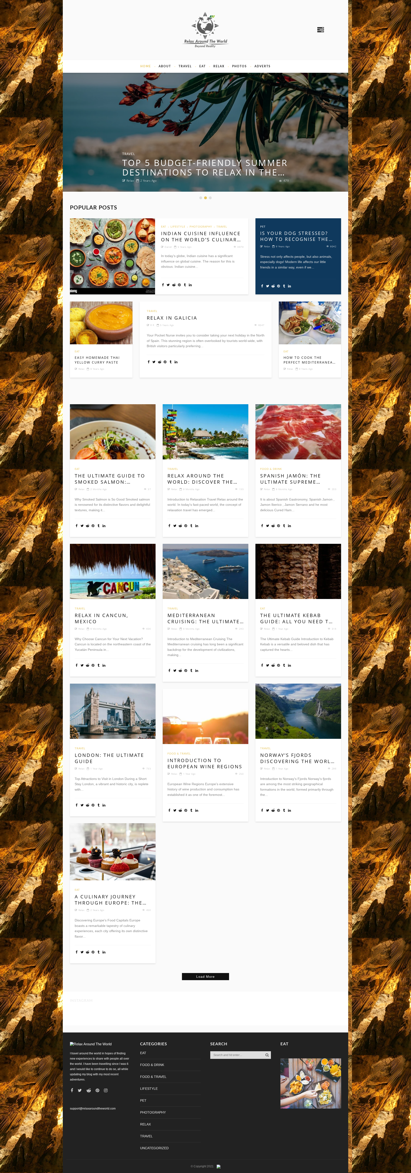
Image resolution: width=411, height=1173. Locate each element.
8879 (240, 246)
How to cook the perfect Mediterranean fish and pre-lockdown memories (310, 360)
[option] (205, 132)
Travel (185, 66)
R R (129, 181)
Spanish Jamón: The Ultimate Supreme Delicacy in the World (296, 479)
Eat (202, 66)
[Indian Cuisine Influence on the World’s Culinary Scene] (112, 256)
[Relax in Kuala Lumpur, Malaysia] (205, 132)
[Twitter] (79, 1090)
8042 (333, 246)
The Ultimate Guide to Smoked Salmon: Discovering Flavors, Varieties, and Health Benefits (110, 479)
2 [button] (206, 198)
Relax (219, 66)
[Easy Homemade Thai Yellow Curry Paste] (101, 323)
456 (148, 910)
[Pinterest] (97, 1090)
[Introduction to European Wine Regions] (205, 716)
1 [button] (201, 198)
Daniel (168, 246)
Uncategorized (154, 1148)
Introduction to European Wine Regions (204, 763)
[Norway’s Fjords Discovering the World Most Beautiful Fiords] (298, 711)
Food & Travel (179, 753)
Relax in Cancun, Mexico (101, 618)
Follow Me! (78, 1016)
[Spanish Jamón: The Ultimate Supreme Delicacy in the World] (298, 431)
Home (145, 66)
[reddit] (88, 1090)
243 (241, 628)
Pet (263, 226)
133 (241, 489)
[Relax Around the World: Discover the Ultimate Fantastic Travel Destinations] (205, 431)
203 (334, 489)
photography (201, 226)
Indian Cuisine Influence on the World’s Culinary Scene (201, 236)
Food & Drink (271, 469)
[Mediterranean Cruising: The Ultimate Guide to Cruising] (205, 571)
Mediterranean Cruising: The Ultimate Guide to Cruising (203, 618)
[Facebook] (71, 1090)
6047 (261, 325)
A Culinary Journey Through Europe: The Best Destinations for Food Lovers (110, 900)
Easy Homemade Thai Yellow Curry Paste (97, 360)
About (165, 66)
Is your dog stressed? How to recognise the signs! (294, 236)
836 (148, 628)
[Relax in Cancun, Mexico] (113, 571)
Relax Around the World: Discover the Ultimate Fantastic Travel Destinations (200, 479)
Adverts (262, 66)
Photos (239, 66)
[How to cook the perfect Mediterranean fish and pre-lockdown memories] (310, 323)
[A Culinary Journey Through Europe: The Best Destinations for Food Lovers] (113, 851)
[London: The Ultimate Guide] (113, 711)
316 (334, 628)
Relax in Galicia (172, 318)
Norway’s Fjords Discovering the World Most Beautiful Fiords (297, 758)
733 (148, 768)
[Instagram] (106, 1090)
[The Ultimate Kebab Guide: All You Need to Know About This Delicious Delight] (298, 571)
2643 (285, 181)
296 (334, 768)
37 (149, 489)
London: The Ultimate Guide (109, 758)
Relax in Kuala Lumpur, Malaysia (185, 167)
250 (241, 773)
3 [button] (211, 198)
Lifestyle (178, 226)
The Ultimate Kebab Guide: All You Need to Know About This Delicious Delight (296, 618)
